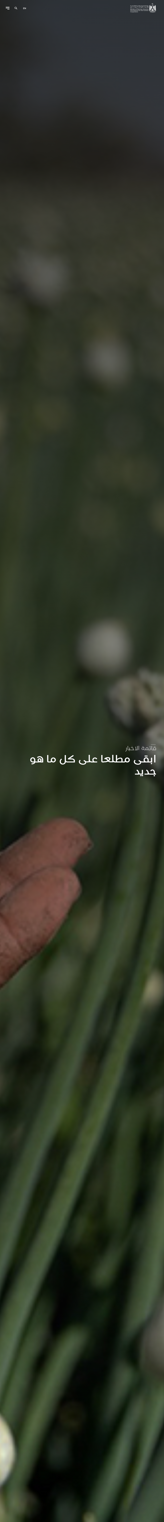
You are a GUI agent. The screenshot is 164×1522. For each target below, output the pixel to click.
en (24, 8)
